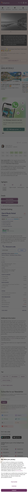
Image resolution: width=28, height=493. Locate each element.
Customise (14, 486)
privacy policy (19, 470)
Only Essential (14, 481)
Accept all (14, 490)
